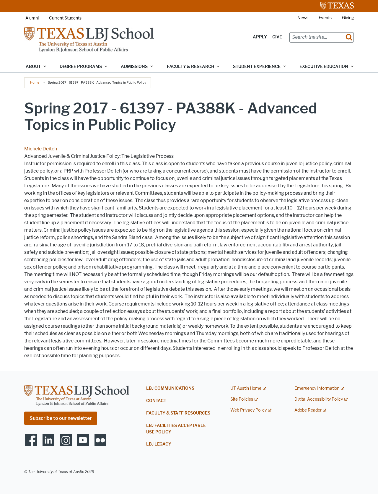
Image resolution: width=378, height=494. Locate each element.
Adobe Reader (308, 410)
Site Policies (241, 399)
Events (325, 17)
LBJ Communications (170, 388)
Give (277, 37)
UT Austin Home (245, 388)
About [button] (33, 66)
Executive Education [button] (323, 66)
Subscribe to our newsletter (61, 418)
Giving (348, 17)
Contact (156, 400)
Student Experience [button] (257, 66)
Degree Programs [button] (81, 66)
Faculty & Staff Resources (178, 413)
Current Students (65, 18)
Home (34, 82)
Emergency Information (316, 388)
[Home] (89, 39)
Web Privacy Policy (248, 410)
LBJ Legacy (158, 444)
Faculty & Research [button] (190, 66)
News (302, 17)
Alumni (32, 18)
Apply (260, 37)
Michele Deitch (40, 149)
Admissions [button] (134, 66)
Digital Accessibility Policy (318, 399)
